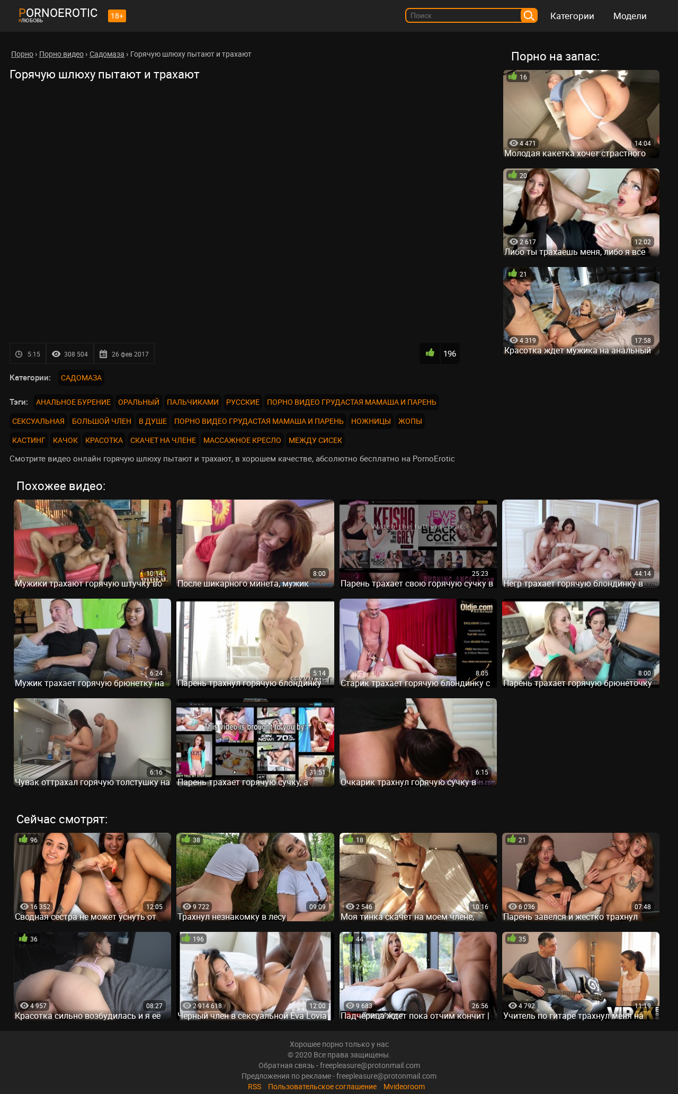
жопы (410, 421)
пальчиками (193, 402)
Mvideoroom (404, 1086)
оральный (138, 402)
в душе (153, 421)
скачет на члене (163, 440)
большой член (101, 421)
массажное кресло (242, 440)
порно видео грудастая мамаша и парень (351, 402)
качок (65, 440)
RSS (254, 1086)
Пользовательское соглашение (322, 1086)
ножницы (371, 421)
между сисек (315, 440)
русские (243, 402)
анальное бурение (73, 402)
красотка (104, 440)
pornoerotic (58, 12)
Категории (572, 16)
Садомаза (81, 377)
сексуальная (38, 421)
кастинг (29, 440)
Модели (630, 16)
